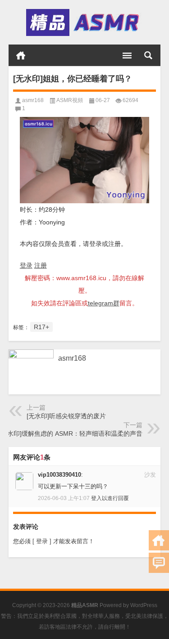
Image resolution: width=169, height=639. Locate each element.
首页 (21, 55)
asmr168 (33, 100)
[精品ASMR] (84, 22)
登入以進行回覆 (110, 498)
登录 (26, 265)
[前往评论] (159, 563)
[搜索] (148, 55)
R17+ (41, 327)
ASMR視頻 (69, 100)
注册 (40, 265)
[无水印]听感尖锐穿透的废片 (66, 416)
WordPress (143, 605)
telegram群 (103, 303)
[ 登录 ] (42, 541)
